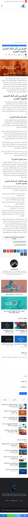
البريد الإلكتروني (23, 381)
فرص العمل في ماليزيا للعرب (7, 344)
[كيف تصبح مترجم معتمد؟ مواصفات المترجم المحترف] (23, 458)
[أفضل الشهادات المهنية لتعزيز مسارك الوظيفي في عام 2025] (22, 425)
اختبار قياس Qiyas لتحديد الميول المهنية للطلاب (8, 331)
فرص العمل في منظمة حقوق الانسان (21, 344)
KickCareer (19, 89)
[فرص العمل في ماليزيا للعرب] (7, 339)
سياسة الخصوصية (14, 500)
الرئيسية (24, 42)
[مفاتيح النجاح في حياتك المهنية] (23, 471)
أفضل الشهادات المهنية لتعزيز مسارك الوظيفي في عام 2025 (10, 424)
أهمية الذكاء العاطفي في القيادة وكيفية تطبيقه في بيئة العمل (10, 405)
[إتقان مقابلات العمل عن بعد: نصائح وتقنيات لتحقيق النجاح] (22, 419)
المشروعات (24, 223)
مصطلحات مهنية (6, 45)
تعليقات (5, 399)
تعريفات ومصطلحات (14, 45)
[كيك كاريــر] (23, 6)
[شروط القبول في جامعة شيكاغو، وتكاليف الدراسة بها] (23, 465)
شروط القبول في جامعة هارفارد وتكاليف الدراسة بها (11, 451)
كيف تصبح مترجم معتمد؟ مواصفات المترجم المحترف (10, 457)
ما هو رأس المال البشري (19, 241)
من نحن (21, 500)
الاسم (25, 376)
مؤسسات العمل (14, 109)
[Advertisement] (14, 25)
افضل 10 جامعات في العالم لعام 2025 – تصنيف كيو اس (11, 430)
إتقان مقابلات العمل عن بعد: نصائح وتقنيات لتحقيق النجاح (10, 418)
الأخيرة (23, 399)
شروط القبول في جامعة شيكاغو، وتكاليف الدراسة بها (11, 463)
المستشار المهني (17, 42)
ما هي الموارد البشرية (20, 244)
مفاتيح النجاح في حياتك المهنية (12, 469)
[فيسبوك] (25, 251)
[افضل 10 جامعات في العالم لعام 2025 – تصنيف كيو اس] (22, 432)
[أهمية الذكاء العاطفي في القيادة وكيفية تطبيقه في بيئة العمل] (22, 406)
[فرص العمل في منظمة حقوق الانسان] (21, 339)
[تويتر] (21, 251)
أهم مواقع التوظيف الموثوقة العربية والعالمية (21, 331)
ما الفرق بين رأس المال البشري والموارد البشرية (13, 237)
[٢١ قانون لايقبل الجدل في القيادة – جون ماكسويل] (22, 413)
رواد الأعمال (6, 223)
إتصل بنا (7, 500)
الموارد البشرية (22, 162)
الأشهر (14, 399)
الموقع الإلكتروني (23, 386)
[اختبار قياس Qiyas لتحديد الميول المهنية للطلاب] (7, 325)
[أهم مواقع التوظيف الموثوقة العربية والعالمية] (21, 325)
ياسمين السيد (22, 54)
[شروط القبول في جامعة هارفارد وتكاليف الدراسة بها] (23, 452)
